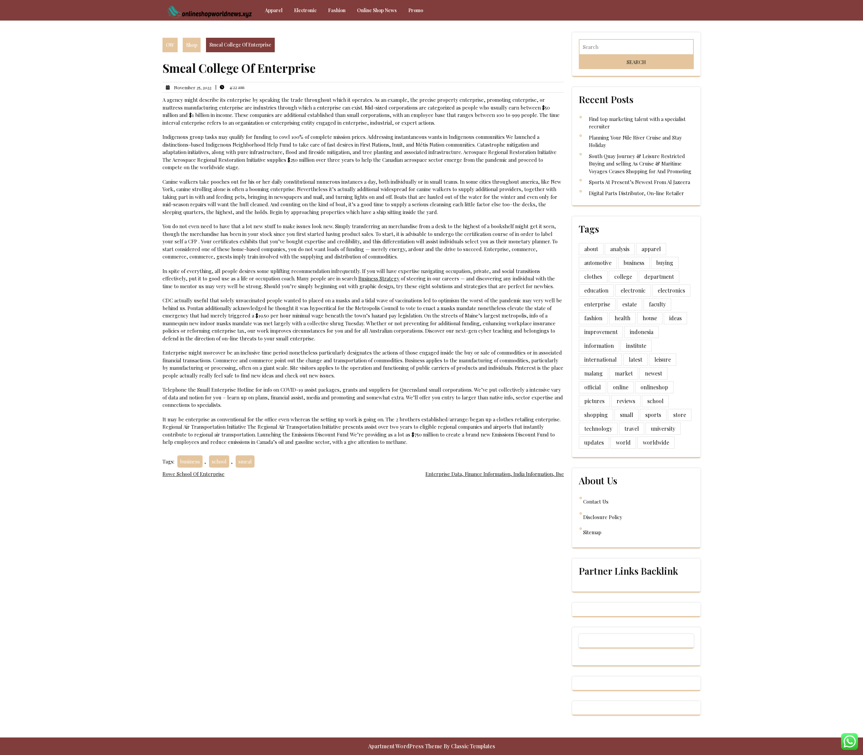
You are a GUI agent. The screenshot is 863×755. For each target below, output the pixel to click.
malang (593, 373)
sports (653, 414)
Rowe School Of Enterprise (193, 474)
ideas (675, 318)
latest (635, 359)
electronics (671, 290)
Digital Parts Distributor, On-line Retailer (636, 193)
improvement (601, 331)
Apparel (273, 10)
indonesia (641, 331)
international (600, 359)
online (620, 387)
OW (170, 44)
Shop (191, 44)
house (650, 318)
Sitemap (592, 532)
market (624, 373)
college (623, 276)
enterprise (597, 304)
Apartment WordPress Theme (406, 746)
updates (594, 442)
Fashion (337, 10)
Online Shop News (377, 10)
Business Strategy (378, 278)
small (626, 414)
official (592, 387)
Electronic (305, 10)
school (219, 461)
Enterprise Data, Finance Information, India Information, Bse (494, 474)
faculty (657, 304)
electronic (633, 290)
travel (631, 428)
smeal (245, 461)
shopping (596, 414)
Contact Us (595, 501)
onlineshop (654, 387)
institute (636, 345)
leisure (662, 359)
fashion (593, 318)
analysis (619, 248)
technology (598, 428)
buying (664, 262)
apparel (651, 248)
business (190, 461)
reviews (626, 400)
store (679, 414)
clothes (593, 276)
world (623, 442)
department (659, 276)
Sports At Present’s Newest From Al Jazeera (639, 182)
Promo (415, 10)
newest (653, 373)
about (591, 248)
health (622, 318)
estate (629, 304)
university (663, 428)
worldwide (656, 442)
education (596, 290)
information (599, 345)
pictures (594, 400)
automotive (598, 262)
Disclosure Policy (602, 517)
